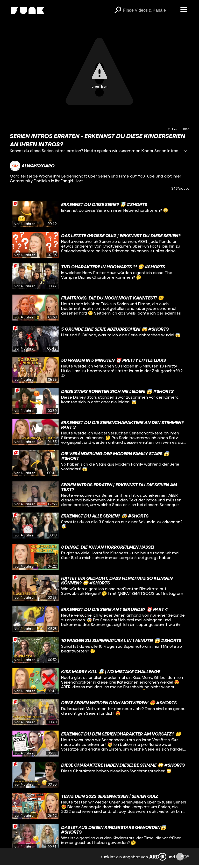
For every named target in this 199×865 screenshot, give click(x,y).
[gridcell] (99, 214)
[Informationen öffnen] (185, 151)
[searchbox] (150, 10)
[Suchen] (118, 10)
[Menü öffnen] (184, 10)
